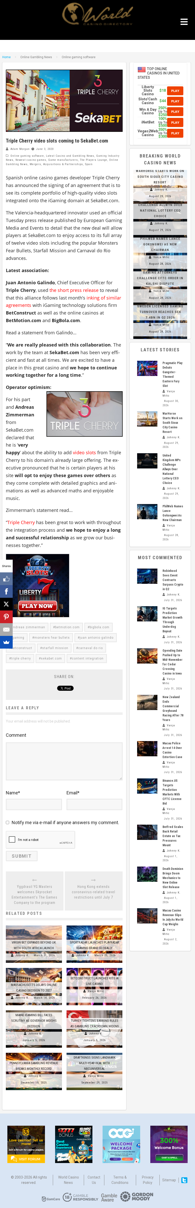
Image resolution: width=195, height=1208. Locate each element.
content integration (88, 658)
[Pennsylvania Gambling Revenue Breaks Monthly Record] (34, 1053)
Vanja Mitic (96, 991)
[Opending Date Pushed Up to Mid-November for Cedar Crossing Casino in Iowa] (147, 656)
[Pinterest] (6, 616)
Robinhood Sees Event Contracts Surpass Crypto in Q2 (172, 580)
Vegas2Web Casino (148, 133)
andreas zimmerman (28, 627)
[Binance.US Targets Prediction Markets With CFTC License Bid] (147, 786)
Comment (16, 735)
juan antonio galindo (96, 637)
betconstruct (21, 648)
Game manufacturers (63, 160)
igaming (17, 637)
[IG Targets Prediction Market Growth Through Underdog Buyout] (147, 613)
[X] (6, 604)
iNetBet (147, 122)
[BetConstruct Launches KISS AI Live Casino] (95, 968)
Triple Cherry (21, 522)
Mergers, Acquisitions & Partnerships (56, 164)
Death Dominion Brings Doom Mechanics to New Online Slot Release (172, 878)
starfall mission (55, 648)
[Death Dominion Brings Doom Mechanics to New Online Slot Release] (147, 874)
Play (175, 90)
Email (73, 792)
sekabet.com (51, 658)
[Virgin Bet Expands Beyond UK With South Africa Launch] (34, 925)
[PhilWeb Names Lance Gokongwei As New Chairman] (147, 511)
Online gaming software (27, 156)
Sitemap (169, 1180)
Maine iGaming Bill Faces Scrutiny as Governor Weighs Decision (34, 1020)
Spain (89, 164)
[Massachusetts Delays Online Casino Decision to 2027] (34, 968)
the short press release (74, 290)
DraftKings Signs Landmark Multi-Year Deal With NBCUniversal (95, 1063)
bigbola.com (99, 627)
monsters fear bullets (52, 637)
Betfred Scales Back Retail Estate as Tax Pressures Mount (172, 836)
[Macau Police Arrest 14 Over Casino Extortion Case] (147, 748)
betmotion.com (67, 627)
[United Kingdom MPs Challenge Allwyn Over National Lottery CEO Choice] (147, 460)
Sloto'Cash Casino (147, 101)
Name (13, 792)
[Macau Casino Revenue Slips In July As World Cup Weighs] (147, 915)
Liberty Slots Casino (148, 91)
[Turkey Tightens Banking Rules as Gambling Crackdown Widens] (95, 1010)
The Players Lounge (93, 160)
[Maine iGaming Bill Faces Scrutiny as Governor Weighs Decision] (34, 1010)
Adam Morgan (20, 149)
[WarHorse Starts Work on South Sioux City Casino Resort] (147, 419)
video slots (84, 452)
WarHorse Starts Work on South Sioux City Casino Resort (160, 176)
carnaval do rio (90, 648)
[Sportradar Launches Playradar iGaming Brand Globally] (95, 925)
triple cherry (21, 658)
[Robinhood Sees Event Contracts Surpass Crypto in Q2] (147, 576)
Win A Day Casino (147, 111)
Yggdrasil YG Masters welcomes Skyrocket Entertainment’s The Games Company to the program (34, 895)
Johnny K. (22, 955)
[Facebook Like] (6, 578)
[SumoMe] (6, 642)
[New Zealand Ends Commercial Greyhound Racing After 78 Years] (147, 702)
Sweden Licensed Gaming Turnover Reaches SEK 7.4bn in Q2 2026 (160, 311)
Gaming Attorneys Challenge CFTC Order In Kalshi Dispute (160, 278)
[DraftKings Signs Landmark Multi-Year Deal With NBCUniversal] (95, 1053)
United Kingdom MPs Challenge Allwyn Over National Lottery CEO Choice (171, 469)
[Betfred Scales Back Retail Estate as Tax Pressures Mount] (147, 832)
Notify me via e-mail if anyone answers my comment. (65, 822)
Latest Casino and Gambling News (70, 156)
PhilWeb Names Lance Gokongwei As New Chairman (160, 244)
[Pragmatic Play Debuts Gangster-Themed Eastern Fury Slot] (147, 368)
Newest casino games (30, 160)
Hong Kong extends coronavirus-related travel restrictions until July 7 (93, 892)
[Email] (6, 629)
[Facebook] (6, 591)
